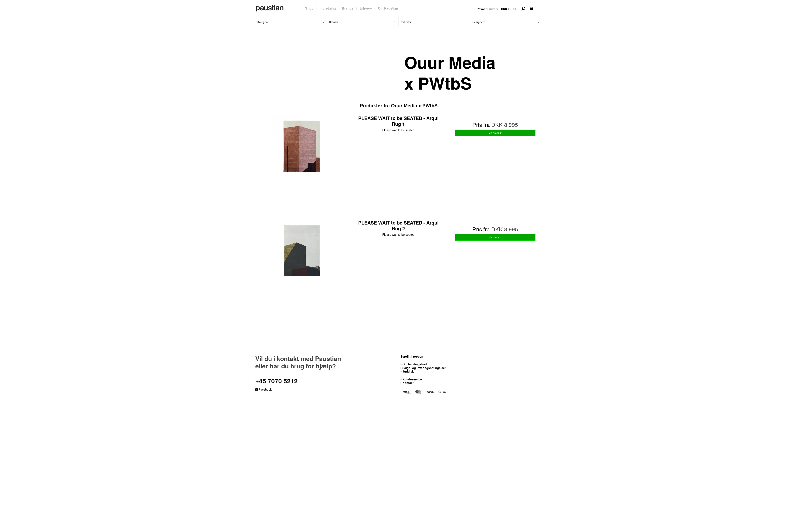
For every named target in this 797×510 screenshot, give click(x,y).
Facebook (265, 389)
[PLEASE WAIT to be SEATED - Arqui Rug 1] (301, 161)
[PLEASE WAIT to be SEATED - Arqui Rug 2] (301, 266)
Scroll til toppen (412, 356)
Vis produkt (495, 133)
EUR (513, 9)
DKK (504, 9)
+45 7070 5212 (276, 380)
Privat (481, 9)
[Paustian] (269, 8)
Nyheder (406, 22)
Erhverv (492, 9)
